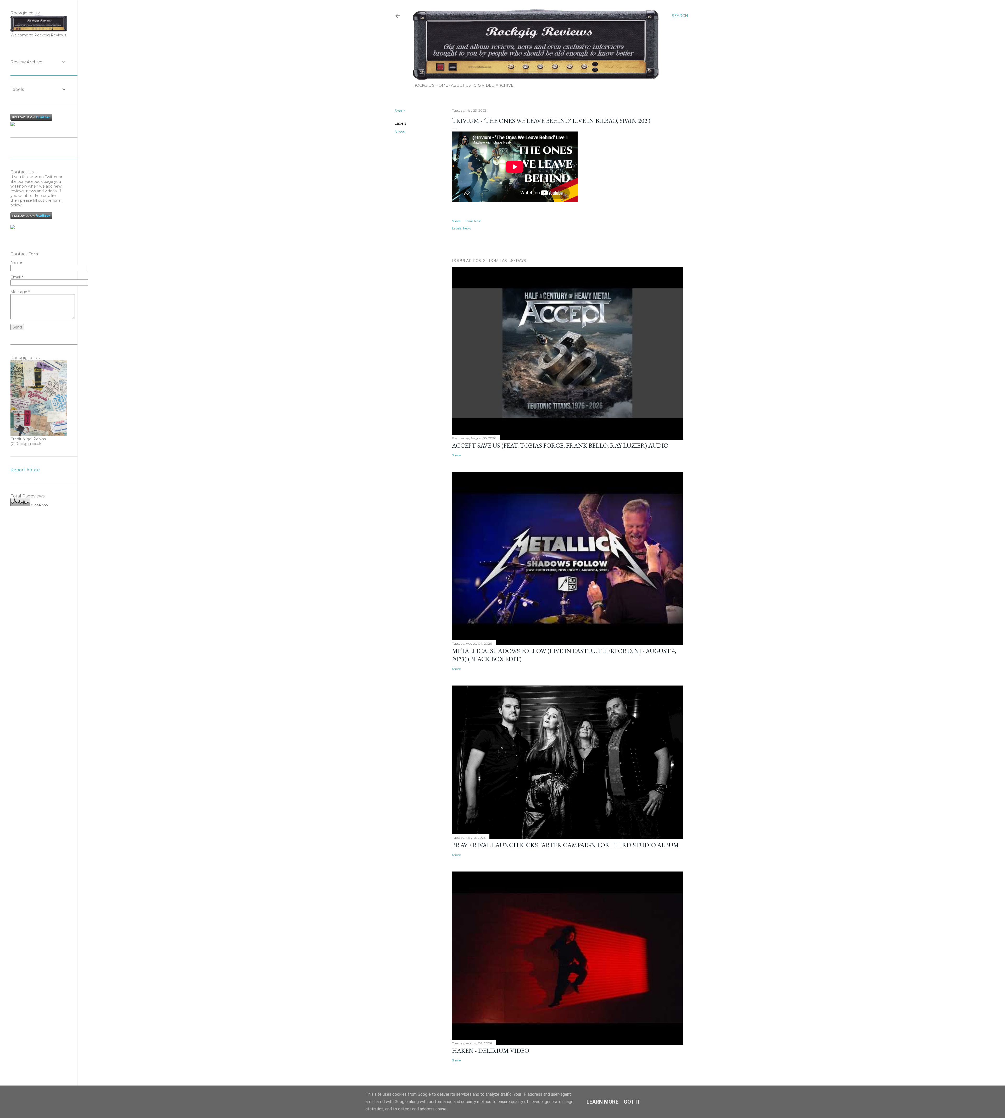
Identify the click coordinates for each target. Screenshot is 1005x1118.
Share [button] (399, 110)
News (399, 131)
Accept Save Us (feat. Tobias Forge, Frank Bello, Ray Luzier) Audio (560, 445)
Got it (632, 1102)
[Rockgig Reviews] (12, 124)
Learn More (602, 1102)
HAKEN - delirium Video (490, 1050)
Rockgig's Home (430, 85)
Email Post (473, 221)
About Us (461, 85)
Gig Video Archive (493, 85)
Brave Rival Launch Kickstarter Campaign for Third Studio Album (565, 845)
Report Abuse (25, 469)
